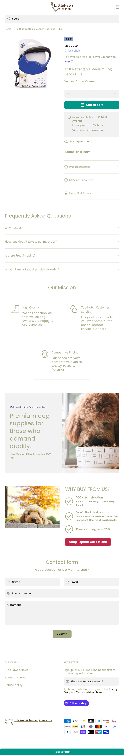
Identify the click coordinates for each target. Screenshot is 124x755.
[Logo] (62, 7)
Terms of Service (15, 677)
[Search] (7, 19)
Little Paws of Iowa (17, 670)
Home (8, 29)
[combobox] (62, 19)
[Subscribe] (115, 681)
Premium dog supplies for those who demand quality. (30, 431)
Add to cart (62, 752)
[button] (117, 7)
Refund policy (13, 685)
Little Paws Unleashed (26, 720)
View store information (87, 130)
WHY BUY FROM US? (87, 489)
